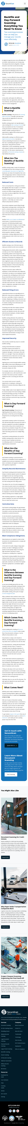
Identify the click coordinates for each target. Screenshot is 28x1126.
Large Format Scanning (6, 1049)
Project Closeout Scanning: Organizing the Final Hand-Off (12, 977)
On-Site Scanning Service (7, 1028)
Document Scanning (6, 1025)
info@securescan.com (14, 1107)
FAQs (2, 1083)
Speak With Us (11, 745)
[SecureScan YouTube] (17, 1110)
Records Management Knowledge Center (13, 1017)
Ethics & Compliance (20, 1049)
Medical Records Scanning (5, 1035)
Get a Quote (4, 1093)
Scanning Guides (3, 1086)
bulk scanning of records (17, 125)
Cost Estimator (4, 1080)
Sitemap (3, 1096)
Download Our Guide (4, 1076)
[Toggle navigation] (25, 3)
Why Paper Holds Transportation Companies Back (13, 908)
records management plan (8, 593)
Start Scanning (11, 774)
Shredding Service (5, 1031)
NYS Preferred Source (20, 1043)
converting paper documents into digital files (13, 171)
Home (2, 1017)
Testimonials (18, 1034)
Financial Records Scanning (5, 1045)
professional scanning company (15, 152)
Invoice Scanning (5, 1055)
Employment (18, 1046)
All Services (3, 1068)
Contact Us (17, 1028)
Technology (18, 1037)
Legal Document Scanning (5, 1040)
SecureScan (18, 43)
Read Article (5, 857)
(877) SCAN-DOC (14, 1105)
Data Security (18, 1040)
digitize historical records (8, 139)
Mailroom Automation (6, 1060)
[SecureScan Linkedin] (14, 1110)
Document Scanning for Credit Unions (12, 838)
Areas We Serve (18, 1031)
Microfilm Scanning (5, 1052)
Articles (3, 1090)
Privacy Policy (21, 1123)
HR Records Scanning (6, 1058)
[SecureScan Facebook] (10, 1110)
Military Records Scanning (5, 1064)
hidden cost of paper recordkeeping (14, 219)
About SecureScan (19, 1025)
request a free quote (15, 714)
